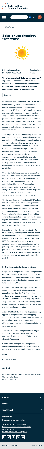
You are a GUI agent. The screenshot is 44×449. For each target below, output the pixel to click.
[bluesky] (9, 437)
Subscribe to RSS (8, 429)
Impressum (14, 445)
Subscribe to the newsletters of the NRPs (16, 427)
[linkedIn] (4, 437)
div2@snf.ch (11, 379)
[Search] (40, 17)
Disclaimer (5, 445)
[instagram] (18, 437)
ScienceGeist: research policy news (14, 432)
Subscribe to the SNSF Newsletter (14, 424)
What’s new (9, 27)
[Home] (15, 9)
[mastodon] (13, 437)
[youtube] (23, 437)
